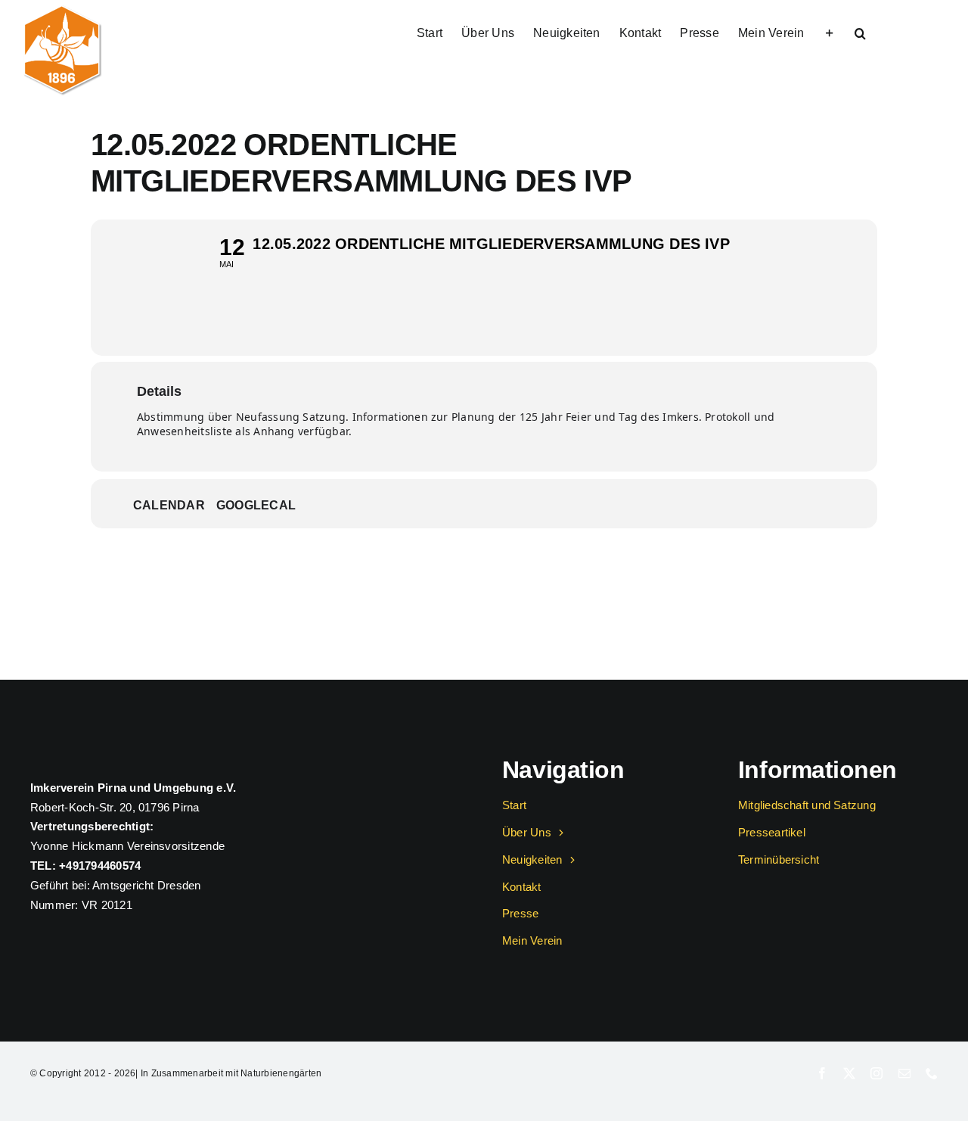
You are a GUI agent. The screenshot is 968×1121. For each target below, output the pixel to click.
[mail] (904, 1073)
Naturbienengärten (280, 1073)
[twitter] (849, 1073)
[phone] (932, 1073)
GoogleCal (256, 505)
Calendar (169, 505)
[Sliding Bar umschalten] (830, 32)
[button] (860, 32)
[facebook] (822, 1073)
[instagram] (876, 1073)
